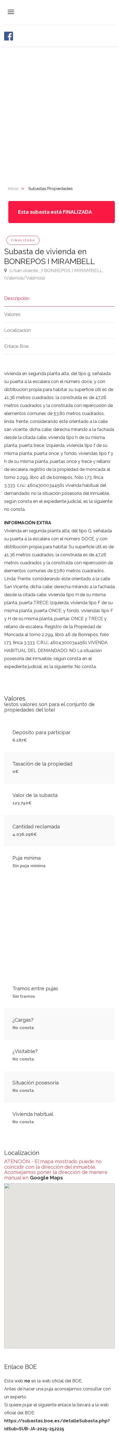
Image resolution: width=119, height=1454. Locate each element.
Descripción (16, 298)
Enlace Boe (16, 346)
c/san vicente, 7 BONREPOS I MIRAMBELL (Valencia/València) (53, 274)
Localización (17, 330)
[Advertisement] (59, 108)
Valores (12, 314)
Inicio (13, 188)
